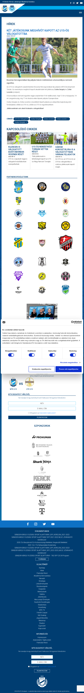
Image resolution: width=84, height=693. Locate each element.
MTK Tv (42, 610)
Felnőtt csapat (42, 613)
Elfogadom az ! (43, 413)
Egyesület (42, 626)
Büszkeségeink (42, 586)
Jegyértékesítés (42, 618)
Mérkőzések (42, 592)
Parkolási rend (42, 573)
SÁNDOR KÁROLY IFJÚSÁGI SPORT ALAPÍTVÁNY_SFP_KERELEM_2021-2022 (42, 535)
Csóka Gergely (36, 119)
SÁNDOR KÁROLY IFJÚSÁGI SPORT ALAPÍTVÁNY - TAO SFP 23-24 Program (42, 556)
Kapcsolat (42, 628)
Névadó (42, 578)
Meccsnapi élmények (42, 600)
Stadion (42, 623)
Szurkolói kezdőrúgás (42, 602)
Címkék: (10, 119)
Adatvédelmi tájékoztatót (47, 413)
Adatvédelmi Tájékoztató (42, 640)
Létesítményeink (42, 584)
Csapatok (42, 589)
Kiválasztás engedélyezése (41, 369)
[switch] (32, 355)
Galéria (42, 594)
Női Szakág (42, 615)
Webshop (42, 620)
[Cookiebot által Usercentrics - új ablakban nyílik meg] (73, 322)
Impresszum (42, 637)
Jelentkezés (42, 597)
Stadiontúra (42, 605)
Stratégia (42, 581)
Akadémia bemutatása (42, 576)
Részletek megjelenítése (69, 362)
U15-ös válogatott (21, 119)
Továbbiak (42, 559)
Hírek (42, 570)
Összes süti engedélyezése (68, 369)
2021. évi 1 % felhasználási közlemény (42, 545)
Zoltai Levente (49, 119)
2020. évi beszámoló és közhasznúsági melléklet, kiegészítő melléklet (42, 542)
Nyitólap (42, 568)
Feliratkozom (42, 417)
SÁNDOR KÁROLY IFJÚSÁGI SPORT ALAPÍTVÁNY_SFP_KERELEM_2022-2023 (42, 548)
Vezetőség (42, 607)
